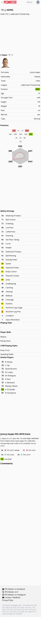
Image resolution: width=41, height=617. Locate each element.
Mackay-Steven (11, 386)
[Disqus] (20, 496)
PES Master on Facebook (15, 589)
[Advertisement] (20, 32)
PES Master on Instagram (15, 595)
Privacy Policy (7, 600)
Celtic (2, 14)
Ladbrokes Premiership (19, 14)
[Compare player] (12, 55)
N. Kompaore (10, 393)
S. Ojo (7, 365)
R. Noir (8, 379)
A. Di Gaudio (10, 389)
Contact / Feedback (12, 597)
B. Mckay (8, 362)
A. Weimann (10, 382)
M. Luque (9, 372)
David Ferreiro (11, 369)
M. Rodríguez (10, 375)
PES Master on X (11, 592)
